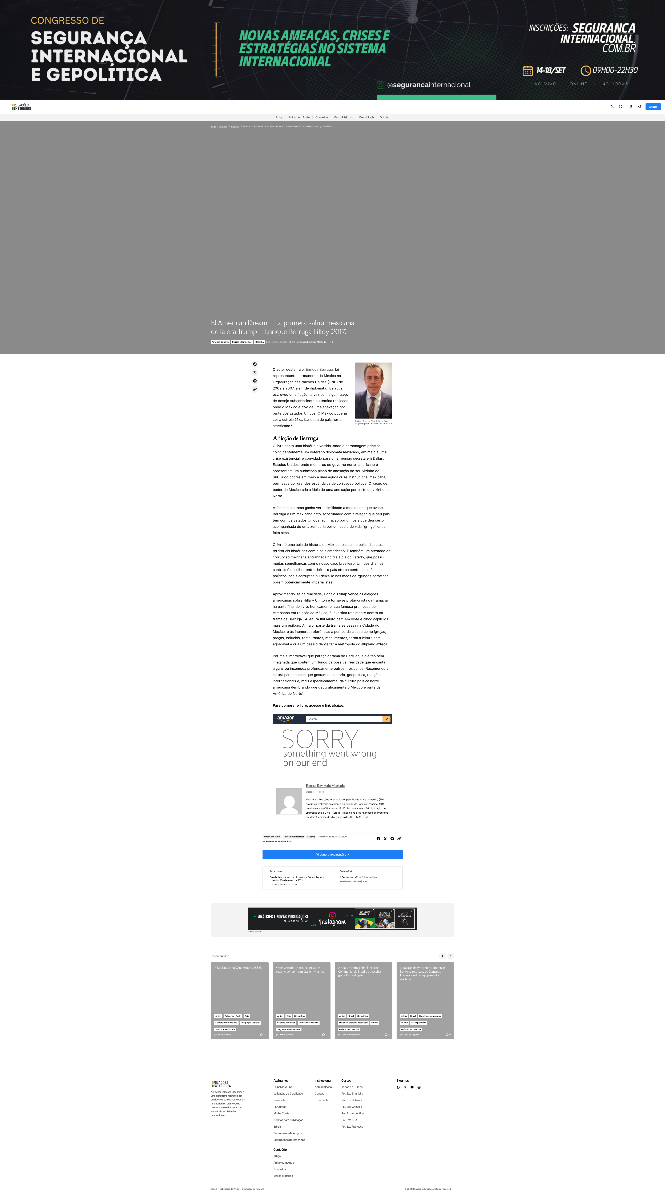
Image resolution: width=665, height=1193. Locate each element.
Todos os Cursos (351, 1087)
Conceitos (321, 117)
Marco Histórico (343, 117)
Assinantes (280, 1080)
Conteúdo (280, 1149)
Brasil (351, 1016)
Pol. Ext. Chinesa (351, 1106)
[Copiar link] (255, 389)
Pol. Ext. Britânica (351, 1100)
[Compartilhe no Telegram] (255, 381)
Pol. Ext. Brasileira (352, 1093)
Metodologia (366, 117)
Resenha (235, 126)
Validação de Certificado (288, 1093)
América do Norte (220, 342)
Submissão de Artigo (229, 1189)
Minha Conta (281, 1113)
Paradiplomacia (418, 1022)
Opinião (384, 117)
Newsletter (280, 1100)
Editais (277, 1126)
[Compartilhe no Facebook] (255, 364)
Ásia (247, 1016)
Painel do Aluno (282, 1087)
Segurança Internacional (288, 1029)
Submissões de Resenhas (289, 1140)
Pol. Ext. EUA (349, 1120)
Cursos (346, 1080)
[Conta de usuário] (631, 107)
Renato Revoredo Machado (325, 785)
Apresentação (323, 1087)
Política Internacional (242, 342)
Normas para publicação (288, 1120)
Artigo (279, 117)
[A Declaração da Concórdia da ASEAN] (367, 877)
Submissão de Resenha (253, 1189)
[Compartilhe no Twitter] (255, 372)
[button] (6, 107)
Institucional (323, 1080)
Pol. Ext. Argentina (352, 1113)
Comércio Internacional (226, 1022)
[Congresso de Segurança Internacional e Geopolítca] (332, 50)
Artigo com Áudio (299, 117)
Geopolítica (299, 1016)
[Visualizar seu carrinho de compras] (639, 107)
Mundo (374, 1022)
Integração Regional (250, 1022)
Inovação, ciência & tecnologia (353, 1022)
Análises (223, 126)
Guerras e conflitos (286, 1022)
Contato (320, 1093)
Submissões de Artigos (287, 1133)
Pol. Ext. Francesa (352, 1126)
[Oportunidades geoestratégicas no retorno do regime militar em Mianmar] (302, 1000)
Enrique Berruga (319, 369)
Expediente (321, 1100)
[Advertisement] (332, 918)
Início (213, 126)
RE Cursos (279, 1106)
